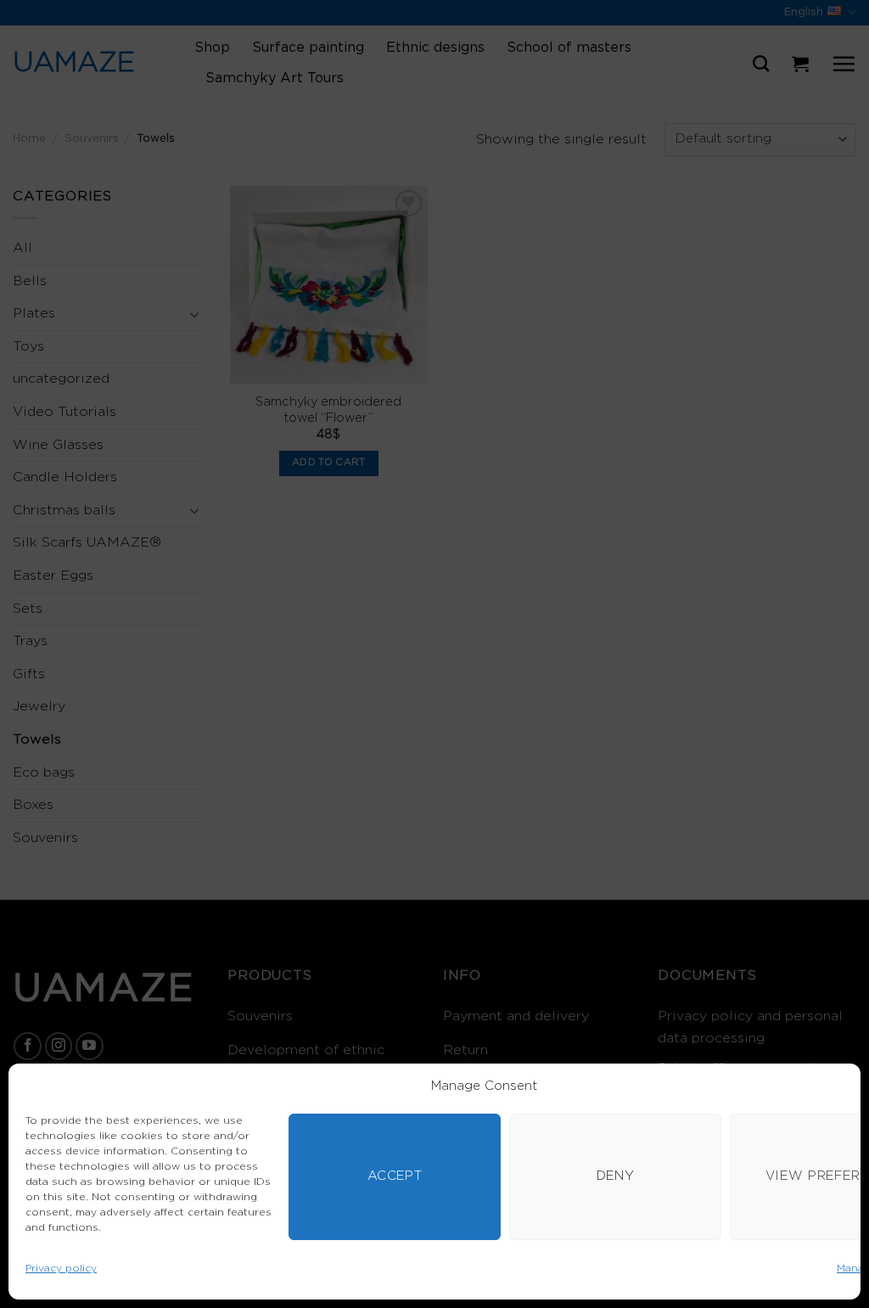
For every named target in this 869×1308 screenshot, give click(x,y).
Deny (616, 1176)
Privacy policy (61, 1268)
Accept (395, 1176)
